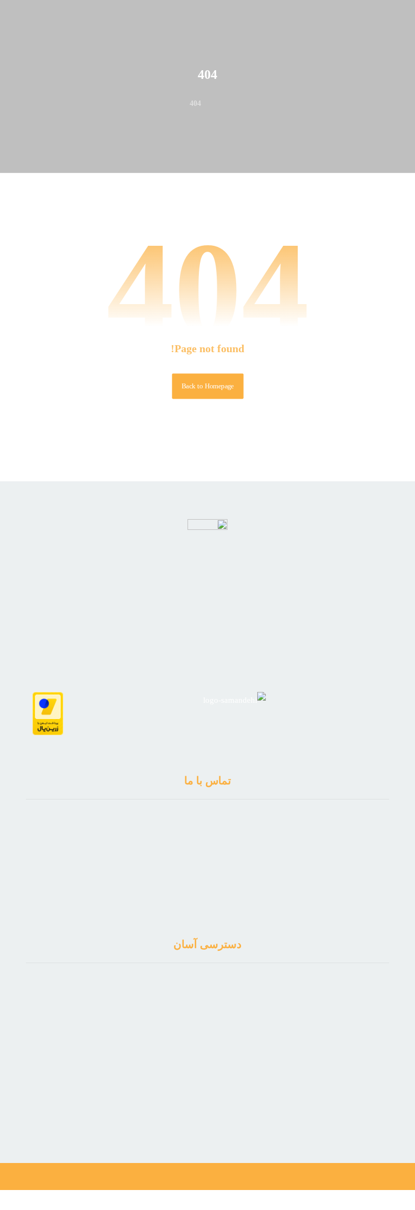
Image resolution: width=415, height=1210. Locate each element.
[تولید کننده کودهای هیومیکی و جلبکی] (368, 37)
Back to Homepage (207, 386)
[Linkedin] (215, 1107)
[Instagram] (200, 1107)
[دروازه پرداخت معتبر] (47, 713)
